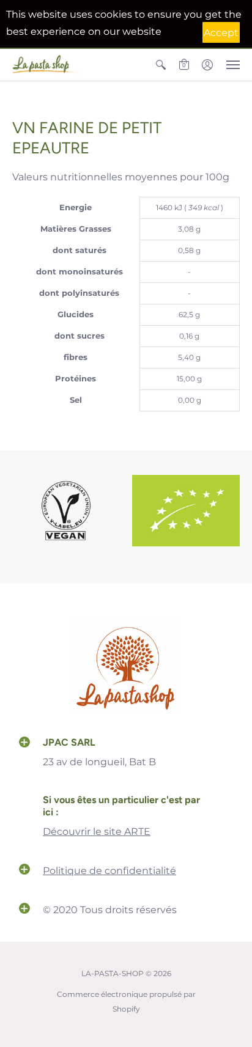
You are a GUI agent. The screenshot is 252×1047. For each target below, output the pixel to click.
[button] (160, 65)
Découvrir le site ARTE (96, 831)
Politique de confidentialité (109, 870)
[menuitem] (160, 65)
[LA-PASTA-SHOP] (46, 65)
